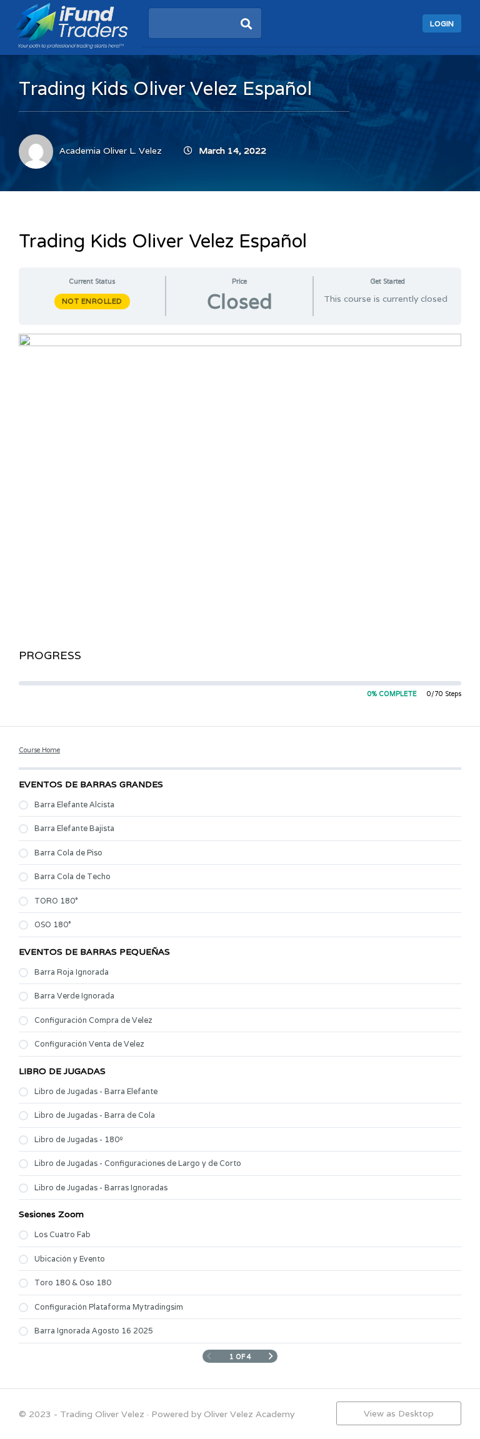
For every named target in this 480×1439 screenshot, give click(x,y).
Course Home (39, 749)
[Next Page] (271, 1356)
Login (442, 23)
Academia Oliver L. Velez (110, 150)
